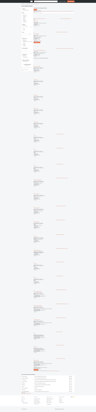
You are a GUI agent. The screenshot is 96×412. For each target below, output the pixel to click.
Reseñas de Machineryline (37, 402)
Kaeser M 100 (36, 79)
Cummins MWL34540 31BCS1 (38, 305)
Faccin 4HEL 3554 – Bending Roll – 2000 (39, 50)
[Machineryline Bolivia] (25, 1)
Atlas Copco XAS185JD (37, 66)
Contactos (23, 401)
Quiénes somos (23, 398)
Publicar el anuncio (37, 42)
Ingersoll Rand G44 (36, 221)
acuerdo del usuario (56, 370)
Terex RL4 (35, 277)
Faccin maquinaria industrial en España (26, 393)
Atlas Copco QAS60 (36, 207)
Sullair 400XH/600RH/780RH (38, 291)
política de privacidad (49, 370)
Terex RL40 (35, 263)
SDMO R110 (35, 236)
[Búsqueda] (34, 1)
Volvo (34, 333)
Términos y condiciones (37, 398)
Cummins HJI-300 (36, 360)
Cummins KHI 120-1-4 (37, 319)
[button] (34, 26)
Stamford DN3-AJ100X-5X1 (37, 250)
